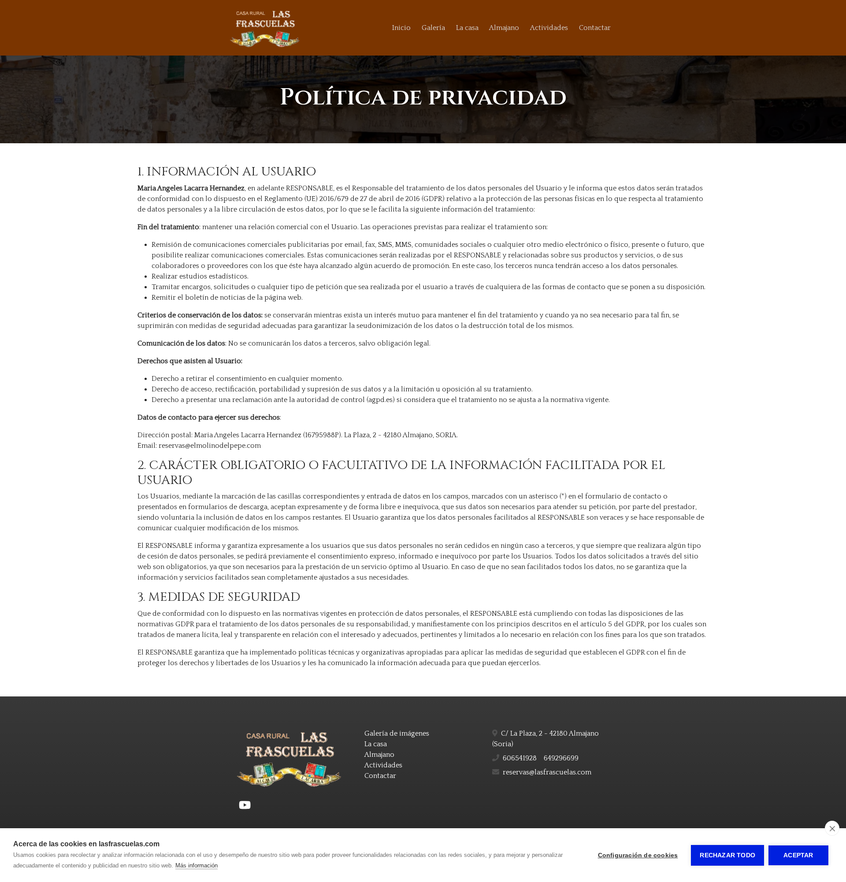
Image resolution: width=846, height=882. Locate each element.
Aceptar (798, 855)
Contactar (595, 28)
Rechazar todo (727, 855)
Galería (433, 28)
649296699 (561, 758)
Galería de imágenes (396, 733)
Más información (196, 865)
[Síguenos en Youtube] (245, 805)
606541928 (520, 758)
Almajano (504, 28)
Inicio (401, 28)
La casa (467, 28)
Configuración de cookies (638, 855)
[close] (832, 828)
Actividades (549, 28)
